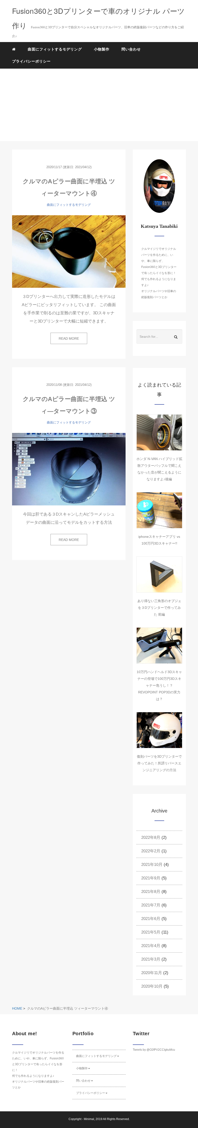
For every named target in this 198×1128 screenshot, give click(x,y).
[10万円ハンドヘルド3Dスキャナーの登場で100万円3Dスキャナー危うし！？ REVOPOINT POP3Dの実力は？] (159, 645)
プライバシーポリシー (31, 61)
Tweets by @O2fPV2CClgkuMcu (154, 1049)
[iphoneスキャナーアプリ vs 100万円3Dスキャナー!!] (159, 510)
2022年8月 (150, 837)
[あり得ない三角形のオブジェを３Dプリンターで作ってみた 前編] (159, 574)
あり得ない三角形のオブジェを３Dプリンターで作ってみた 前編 (159, 607)
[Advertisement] (99, 105)
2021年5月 (150, 932)
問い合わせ (131, 49)
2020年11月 (151, 972)
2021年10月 (152, 864)
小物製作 (101, 49)
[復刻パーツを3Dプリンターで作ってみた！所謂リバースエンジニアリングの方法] (159, 730)
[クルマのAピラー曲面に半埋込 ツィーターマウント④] (69, 251)
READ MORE (69, 338)
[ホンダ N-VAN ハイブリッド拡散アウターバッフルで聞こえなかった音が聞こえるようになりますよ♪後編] (159, 432)
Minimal (89, 1119)
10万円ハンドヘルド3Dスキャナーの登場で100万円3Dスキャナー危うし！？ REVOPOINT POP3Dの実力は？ (159, 685)
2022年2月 (150, 851)
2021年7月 (150, 905)
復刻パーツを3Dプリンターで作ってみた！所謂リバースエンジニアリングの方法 (159, 763)
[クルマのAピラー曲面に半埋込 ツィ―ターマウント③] (69, 469)
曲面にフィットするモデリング (55, 49)
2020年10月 (152, 986)
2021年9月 (150, 878)
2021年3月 (150, 959)
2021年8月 (150, 891)
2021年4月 (150, 945)
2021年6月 (150, 918)
